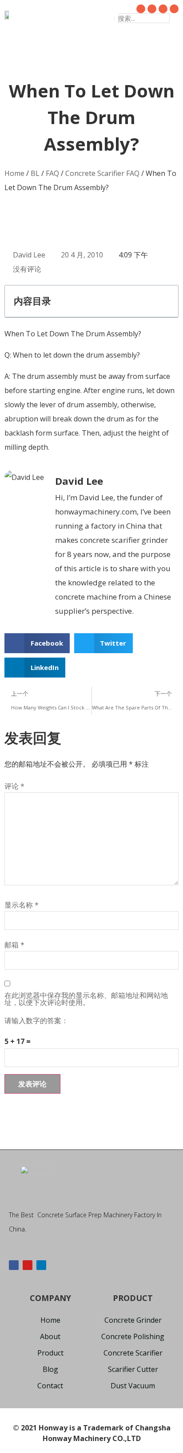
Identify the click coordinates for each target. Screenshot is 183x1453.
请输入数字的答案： (36, 1020)
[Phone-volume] (174, 8)
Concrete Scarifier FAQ (102, 173)
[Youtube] (27, 1265)
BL (35, 173)
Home (14, 173)
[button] (82, 14)
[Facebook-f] (14, 1265)
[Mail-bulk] (163, 8)
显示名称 (21, 904)
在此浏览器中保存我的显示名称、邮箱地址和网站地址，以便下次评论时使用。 (86, 999)
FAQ (52, 173)
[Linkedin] (41, 1265)
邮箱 (14, 944)
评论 (14, 786)
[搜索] (174, 18)
